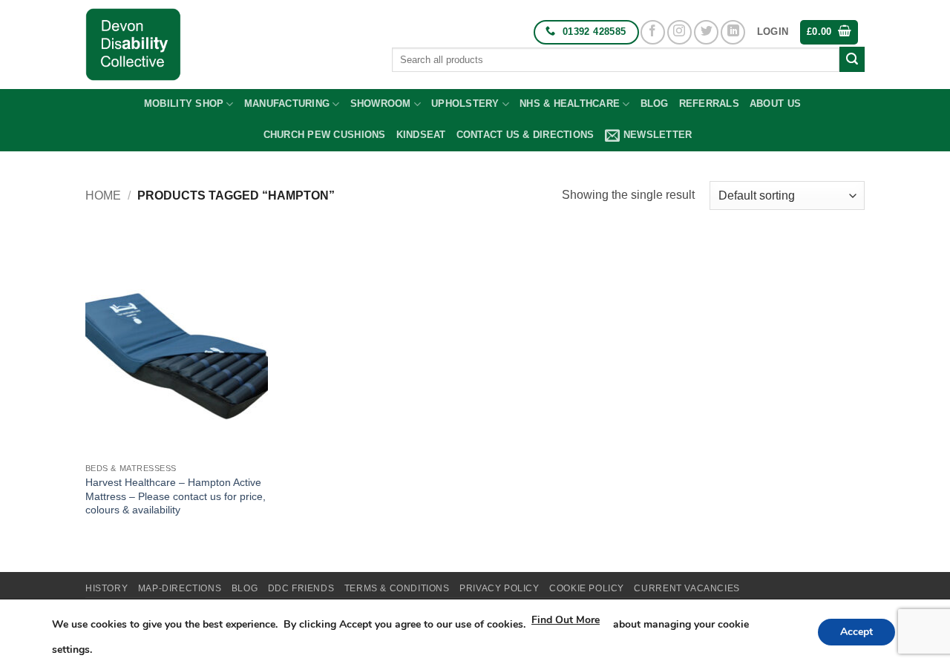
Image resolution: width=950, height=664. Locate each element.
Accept (856, 632)
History (106, 588)
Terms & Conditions (397, 588)
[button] (772, 32)
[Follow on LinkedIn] (733, 32)
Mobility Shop (183, 103)
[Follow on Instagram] (679, 32)
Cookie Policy (586, 588)
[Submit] (852, 59)
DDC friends (301, 588)
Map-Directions (180, 588)
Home (103, 195)
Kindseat (421, 134)
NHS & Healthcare (570, 103)
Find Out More (565, 620)
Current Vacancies (686, 588)
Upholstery (465, 103)
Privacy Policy (499, 588)
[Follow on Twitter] (706, 32)
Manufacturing (287, 103)
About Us (775, 103)
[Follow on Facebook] (653, 32)
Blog (655, 103)
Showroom (380, 103)
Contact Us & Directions (525, 134)
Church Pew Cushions (324, 134)
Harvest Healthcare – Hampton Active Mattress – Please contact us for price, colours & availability (175, 496)
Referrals (709, 103)
